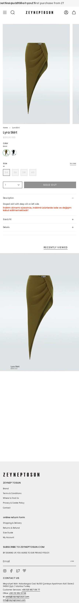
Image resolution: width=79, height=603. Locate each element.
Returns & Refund (11, 528)
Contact (6, 508)
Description (8, 198)
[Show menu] (4, 12)
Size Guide (8, 532)
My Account (8, 537)
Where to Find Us (11, 498)
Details (6, 227)
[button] (13, 12)
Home (5, 128)
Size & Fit (7, 219)
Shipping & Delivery (12, 523)
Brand (6, 488)
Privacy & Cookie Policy (13, 503)
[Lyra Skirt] (39, 312)
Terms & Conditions (12, 493)
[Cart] (74, 12)
